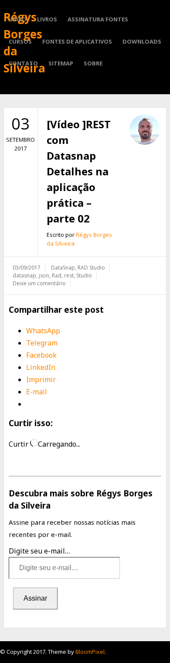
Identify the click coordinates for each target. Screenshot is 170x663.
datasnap (24, 275)
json (44, 275)
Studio (84, 275)
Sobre (93, 63)
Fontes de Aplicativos (77, 41)
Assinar (35, 598)
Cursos (20, 41)
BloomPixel (90, 652)
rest (69, 275)
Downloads (141, 41)
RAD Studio (91, 267)
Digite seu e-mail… (39, 551)
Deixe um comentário (39, 283)
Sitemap (60, 63)
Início (18, 19)
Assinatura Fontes (98, 19)
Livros (47, 19)
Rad (56, 275)
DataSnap (63, 267)
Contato (23, 63)
